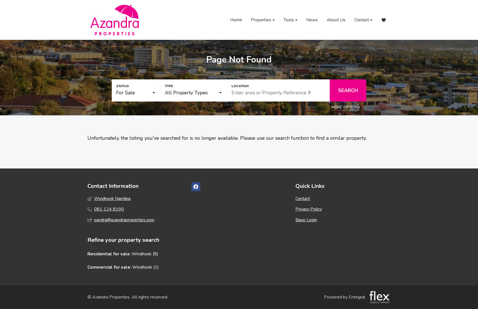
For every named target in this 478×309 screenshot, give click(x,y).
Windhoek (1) (145, 267)
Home (236, 20)
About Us (336, 20)
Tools (289, 20)
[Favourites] (384, 20)
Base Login (306, 220)
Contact (362, 20)
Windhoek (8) (145, 254)
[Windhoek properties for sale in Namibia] (115, 20)
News (312, 20)
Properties (261, 20)
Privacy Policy (308, 209)
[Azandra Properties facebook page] (195, 186)
